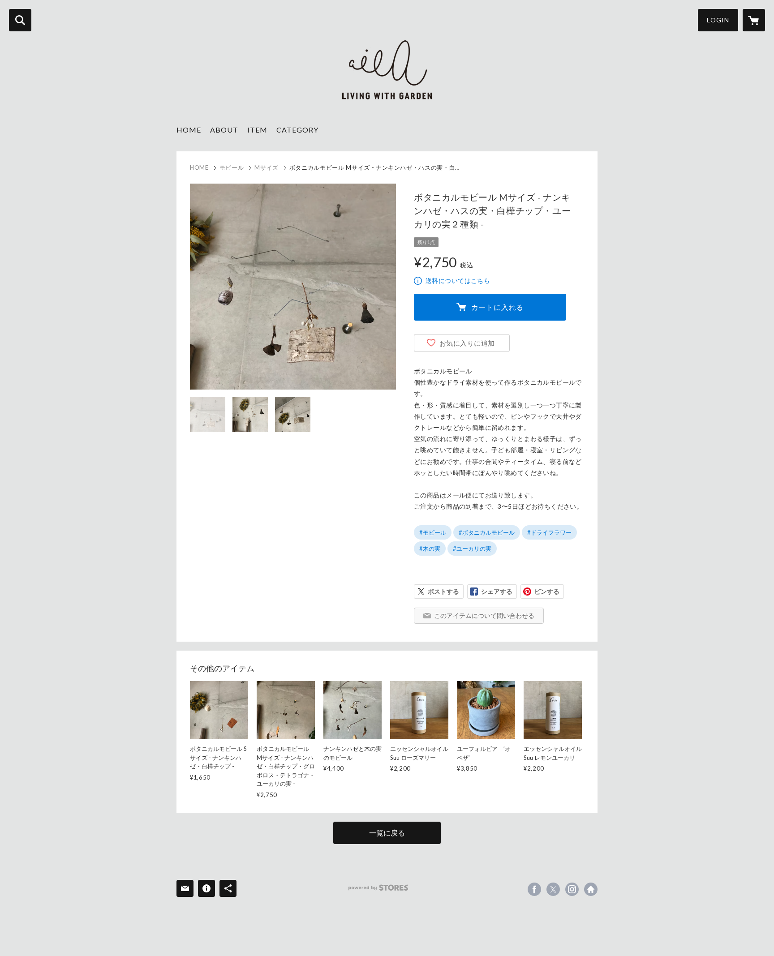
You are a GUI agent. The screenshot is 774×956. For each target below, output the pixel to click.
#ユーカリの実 (472, 548)
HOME (188, 129)
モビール (231, 167)
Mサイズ (266, 167)
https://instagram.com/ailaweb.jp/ (572, 889)
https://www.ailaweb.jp (591, 889)
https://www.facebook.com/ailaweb (534, 889)
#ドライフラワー (549, 532)
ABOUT (224, 129)
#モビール (432, 532)
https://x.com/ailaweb (553, 889)
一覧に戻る (387, 832)
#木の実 (429, 548)
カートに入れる (497, 307)
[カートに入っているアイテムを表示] (754, 20)
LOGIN (718, 20)
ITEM (257, 129)
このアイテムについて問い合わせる (484, 615)
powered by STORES (378, 887)
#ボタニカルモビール (487, 532)
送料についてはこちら (458, 280)
